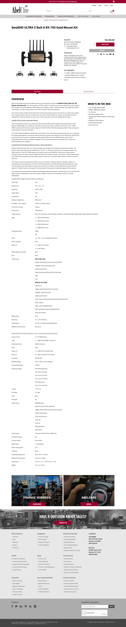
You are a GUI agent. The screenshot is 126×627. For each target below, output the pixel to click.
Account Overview (69, 580)
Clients (40, 586)
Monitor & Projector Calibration (73, 567)
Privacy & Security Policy (71, 583)
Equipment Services (33, 16)
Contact (106, 5)
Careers (15, 545)
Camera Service (68, 558)
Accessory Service (69, 564)
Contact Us (16, 547)
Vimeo (25, 606)
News (14, 539)
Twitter (16, 606)
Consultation (16, 583)
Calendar (15, 542)
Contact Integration (43, 545)
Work (51, 578)
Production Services (66, 16)
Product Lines (42, 558)
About (111, 5)
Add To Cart (105, 44)
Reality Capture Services (69, 1)
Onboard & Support (44, 542)
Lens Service (67, 561)
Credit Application (49, 567)
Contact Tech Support (70, 591)
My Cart (113, 10)
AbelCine (20, 9)
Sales (39, 556)
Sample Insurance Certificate (21, 564)
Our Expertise (83, 16)
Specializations (42, 580)
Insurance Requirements (20, 561)
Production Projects (43, 591)
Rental (14, 556)
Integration (49, 16)
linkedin (21, 606)
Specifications (89, 91)
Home (13, 20)
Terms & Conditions (44, 564)
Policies (66, 572)
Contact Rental (17, 569)
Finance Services (43, 561)
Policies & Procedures (19, 558)
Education (15, 578)
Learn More (37, 504)
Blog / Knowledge (18, 589)
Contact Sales (42, 569)
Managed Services (69, 542)
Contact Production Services (72, 550)
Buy (16, 20)
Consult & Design (43, 536)
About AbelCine (17, 534)
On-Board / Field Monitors (35, 20)
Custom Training (17, 580)
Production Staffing (69, 536)
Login (99, 5)
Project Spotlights (43, 589)
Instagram (35, 606)
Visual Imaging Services (71, 545)
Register (94, 5)
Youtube (30, 606)
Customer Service (69, 578)
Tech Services (68, 556)
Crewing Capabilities (70, 539)
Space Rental (68, 547)
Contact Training (17, 594)
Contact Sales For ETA (73, 48)
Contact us (63, 523)
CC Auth (40, 567)
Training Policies (17, 591)
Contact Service (74, 572)
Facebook (12, 606)
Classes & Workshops (19, 586)
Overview (37, 91)
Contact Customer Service (71, 589)
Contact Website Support (71, 586)
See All (66, 79)
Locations (15, 536)
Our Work (96, 16)
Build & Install (42, 539)
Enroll (88, 504)
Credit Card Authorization (20, 567)
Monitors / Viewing (23, 20)
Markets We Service (44, 583)
